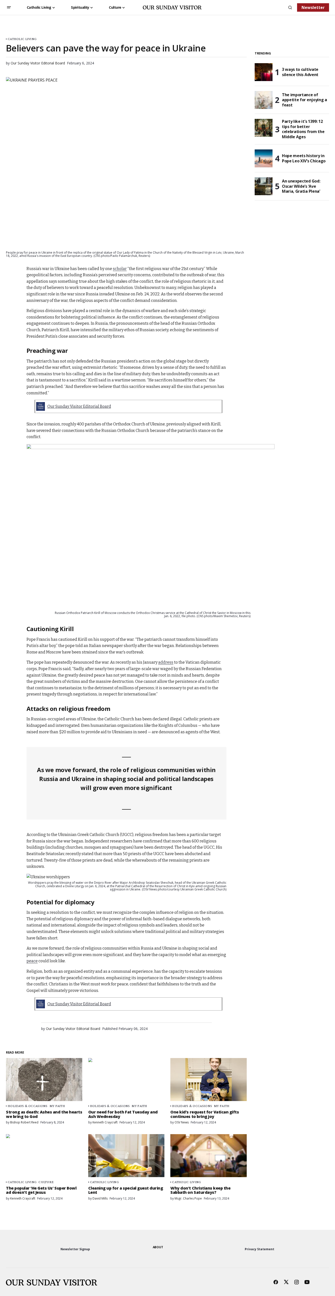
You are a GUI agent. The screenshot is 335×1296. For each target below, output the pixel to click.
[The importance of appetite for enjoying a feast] (264, 100)
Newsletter (313, 7)
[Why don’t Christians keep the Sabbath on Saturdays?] (208, 1155)
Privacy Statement (259, 1249)
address (165, 662)
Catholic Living (22, 39)
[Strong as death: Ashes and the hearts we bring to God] (44, 1079)
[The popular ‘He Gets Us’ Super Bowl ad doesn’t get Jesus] (44, 1155)
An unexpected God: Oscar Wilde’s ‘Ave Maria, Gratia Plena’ (301, 186)
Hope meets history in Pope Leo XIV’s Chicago (304, 158)
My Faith (57, 1106)
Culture (46, 1182)
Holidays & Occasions (28, 1106)
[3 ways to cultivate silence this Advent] (264, 72)
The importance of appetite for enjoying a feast (304, 100)
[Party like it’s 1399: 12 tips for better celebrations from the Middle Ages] (264, 128)
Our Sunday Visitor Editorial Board (79, 406)
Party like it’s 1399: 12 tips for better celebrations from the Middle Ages (303, 129)
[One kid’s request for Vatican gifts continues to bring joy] (208, 1079)
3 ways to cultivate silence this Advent (300, 72)
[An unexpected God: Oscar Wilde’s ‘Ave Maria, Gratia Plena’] (264, 186)
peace (32, 961)
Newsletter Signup (75, 1249)
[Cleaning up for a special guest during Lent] (126, 1155)
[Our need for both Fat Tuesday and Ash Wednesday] (126, 1079)
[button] (9, 7)
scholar (120, 268)
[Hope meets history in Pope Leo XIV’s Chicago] (264, 158)
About (158, 1247)
